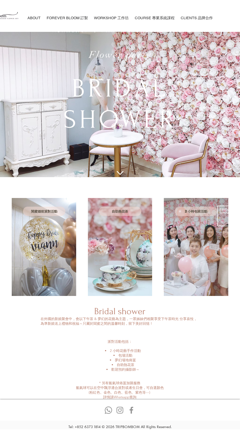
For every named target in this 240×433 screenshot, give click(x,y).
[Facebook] (131, 410)
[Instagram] (119, 410)
